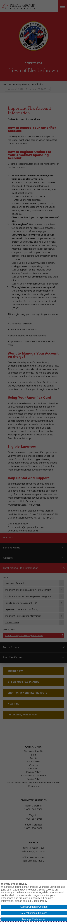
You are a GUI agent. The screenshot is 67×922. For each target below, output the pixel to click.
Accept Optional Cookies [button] (34, 906)
